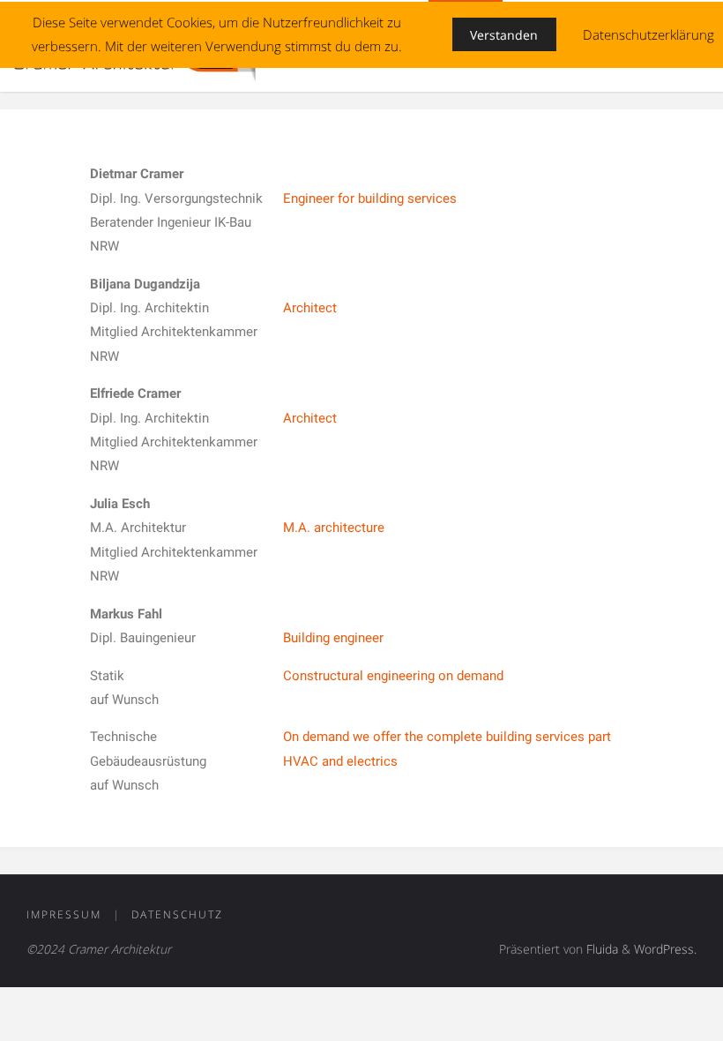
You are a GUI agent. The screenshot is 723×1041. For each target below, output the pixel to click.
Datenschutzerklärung (648, 34)
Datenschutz (177, 914)
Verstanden (504, 34)
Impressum (63, 914)
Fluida (600, 948)
